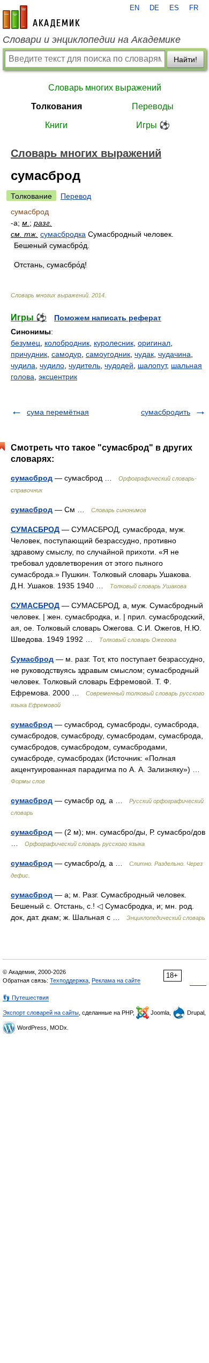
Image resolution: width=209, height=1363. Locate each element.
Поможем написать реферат (107, 317)
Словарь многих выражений (104, 87)
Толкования (56, 106)
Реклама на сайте (116, 980)
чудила (23, 365)
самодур (66, 354)
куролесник (113, 343)
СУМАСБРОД (35, 529)
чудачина (174, 354)
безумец (25, 343)
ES (174, 8)
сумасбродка (63, 234)
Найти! (185, 59)
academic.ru (41, 17)
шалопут (152, 365)
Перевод (76, 196)
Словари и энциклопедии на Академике (92, 39)
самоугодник (108, 354)
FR (193, 8)
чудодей (118, 365)
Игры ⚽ (153, 125)
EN (134, 8)
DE (154, 8)
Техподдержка (69, 980)
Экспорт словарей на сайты (41, 1012)
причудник (29, 354)
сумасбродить (165, 412)
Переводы (153, 106)
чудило (52, 365)
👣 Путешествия (26, 997)
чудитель (84, 365)
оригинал (154, 343)
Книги (56, 125)
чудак (144, 354)
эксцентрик (58, 376)
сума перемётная (58, 412)
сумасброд (32, 478)
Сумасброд (32, 659)
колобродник (66, 343)
